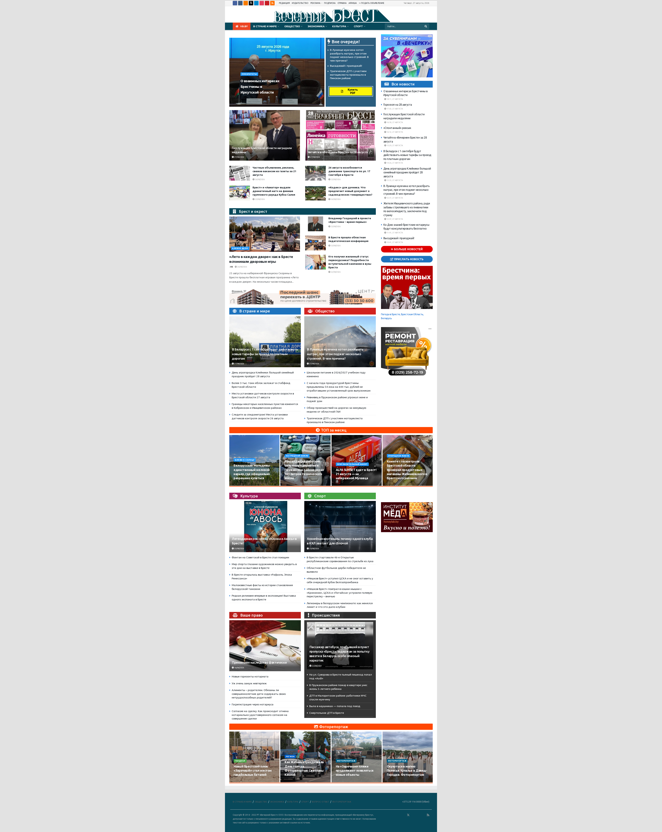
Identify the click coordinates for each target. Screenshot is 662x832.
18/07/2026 (343, 781)
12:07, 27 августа (394, 219)
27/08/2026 (268, 99)
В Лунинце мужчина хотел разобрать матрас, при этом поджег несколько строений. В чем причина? (335, 354)
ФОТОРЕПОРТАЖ (346, 761)
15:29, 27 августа (394, 145)
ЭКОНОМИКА (316, 26)
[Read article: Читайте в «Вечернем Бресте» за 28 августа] (340, 135)
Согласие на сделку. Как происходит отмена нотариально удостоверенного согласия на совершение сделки (260, 715)
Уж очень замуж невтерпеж (249, 683)
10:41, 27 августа (394, 242)
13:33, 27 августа (394, 180)
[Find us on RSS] (272, 3)
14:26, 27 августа (394, 163)
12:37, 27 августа (394, 198)
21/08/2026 (316, 666)
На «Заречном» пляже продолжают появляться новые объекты (354, 771)
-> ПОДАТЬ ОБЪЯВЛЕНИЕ (371, 3)
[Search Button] (426, 26)
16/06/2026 (239, 668)
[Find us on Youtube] (267, 3)
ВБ (231, 267)
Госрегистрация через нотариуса (252, 704)
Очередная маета (398, 456)
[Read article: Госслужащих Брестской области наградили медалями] (264, 135)
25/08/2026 (335, 179)
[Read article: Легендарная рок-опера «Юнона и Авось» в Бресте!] (265, 526)
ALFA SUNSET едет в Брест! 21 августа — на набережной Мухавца (356, 474)
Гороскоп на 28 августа (397, 104)
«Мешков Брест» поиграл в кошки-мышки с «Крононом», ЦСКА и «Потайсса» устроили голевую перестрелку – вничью (339, 592)
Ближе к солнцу (244, 460)
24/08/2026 (335, 199)
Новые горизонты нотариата (250, 676)
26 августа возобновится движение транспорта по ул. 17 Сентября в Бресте (349, 171)
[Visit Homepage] (331, 14)
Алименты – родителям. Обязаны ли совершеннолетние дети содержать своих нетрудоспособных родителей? (259, 694)
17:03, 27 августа (394, 109)
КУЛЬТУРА (339, 26)
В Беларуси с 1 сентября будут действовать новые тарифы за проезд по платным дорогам (265, 354)
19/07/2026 (292, 781)
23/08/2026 (239, 548)
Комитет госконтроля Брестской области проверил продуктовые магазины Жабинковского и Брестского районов (407, 470)
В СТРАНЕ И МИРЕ (265, 26)
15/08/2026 (292, 485)
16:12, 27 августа (394, 132)
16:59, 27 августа (394, 122)
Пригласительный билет (352, 464)
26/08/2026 (259, 179)
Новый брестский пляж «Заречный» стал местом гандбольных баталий (253, 771)
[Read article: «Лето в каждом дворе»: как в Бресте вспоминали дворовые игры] (264, 234)
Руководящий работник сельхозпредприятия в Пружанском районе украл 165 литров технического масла (304, 470)
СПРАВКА (342, 3)
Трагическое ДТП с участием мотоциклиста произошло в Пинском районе (348, 75)
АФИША (353, 3)
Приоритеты (249, 74)
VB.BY (244, 26)
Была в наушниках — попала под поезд (334, 706)
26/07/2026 (240, 781)
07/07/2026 (394, 781)
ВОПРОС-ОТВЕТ (320, 801)
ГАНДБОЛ (240, 761)
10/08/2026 (240, 485)
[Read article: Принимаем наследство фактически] (265, 645)
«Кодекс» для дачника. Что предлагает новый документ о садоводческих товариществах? (350, 191)
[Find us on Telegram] (256, 3)
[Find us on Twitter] (251, 3)
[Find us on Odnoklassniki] (245, 3)
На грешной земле (297, 456)
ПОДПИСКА (329, 3)
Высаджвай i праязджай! (346, 65)
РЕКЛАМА (315, 3)
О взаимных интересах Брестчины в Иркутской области (259, 86)
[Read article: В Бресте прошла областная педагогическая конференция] (315, 243)
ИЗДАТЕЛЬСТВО (300, 3)
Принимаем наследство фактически (259, 662)
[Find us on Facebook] (235, 3)
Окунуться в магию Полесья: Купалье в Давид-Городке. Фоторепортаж (407, 771)
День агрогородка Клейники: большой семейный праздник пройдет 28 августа (407, 172)
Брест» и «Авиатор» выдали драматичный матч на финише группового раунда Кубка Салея (274, 191)
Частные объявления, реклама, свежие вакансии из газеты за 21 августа (274, 171)
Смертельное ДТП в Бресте (326, 712)
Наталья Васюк (250, 99)
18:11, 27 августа (394, 99)
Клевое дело (240, 248)
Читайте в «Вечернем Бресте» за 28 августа (338, 152)
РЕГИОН (290, 756)
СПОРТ (358, 26)
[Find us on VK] (240, 3)
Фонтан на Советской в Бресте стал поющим (260, 557)
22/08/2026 (335, 272)
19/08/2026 (394, 485)
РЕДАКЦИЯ (284, 3)
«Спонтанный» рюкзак (397, 127)
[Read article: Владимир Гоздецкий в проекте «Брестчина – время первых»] (315, 223)
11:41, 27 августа (394, 233)
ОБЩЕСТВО (292, 26)
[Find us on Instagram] (261, 3)
